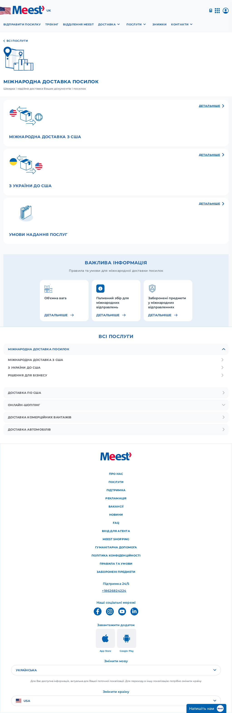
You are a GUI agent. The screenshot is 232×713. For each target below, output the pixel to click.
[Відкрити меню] (217, 12)
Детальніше (56, 315)
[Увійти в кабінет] (226, 12)
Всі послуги (17, 40)
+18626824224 (107, 591)
